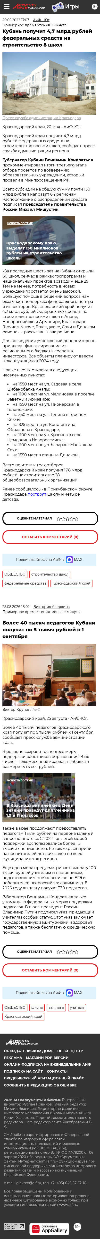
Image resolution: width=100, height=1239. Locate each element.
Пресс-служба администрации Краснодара (41, 118)
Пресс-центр (70, 1051)
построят (37, 494)
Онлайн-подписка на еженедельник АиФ (47, 1064)
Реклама (13, 1058)
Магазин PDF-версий (47, 1058)
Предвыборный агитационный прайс (44, 1078)
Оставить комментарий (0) (50, 537)
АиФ (37, 709)
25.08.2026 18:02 (16, 607)
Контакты (57, 1071)
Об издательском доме (28, 1051)
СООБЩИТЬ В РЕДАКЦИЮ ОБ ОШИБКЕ (40, 1085)
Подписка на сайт (23, 1071)
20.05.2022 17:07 (15, 20)
